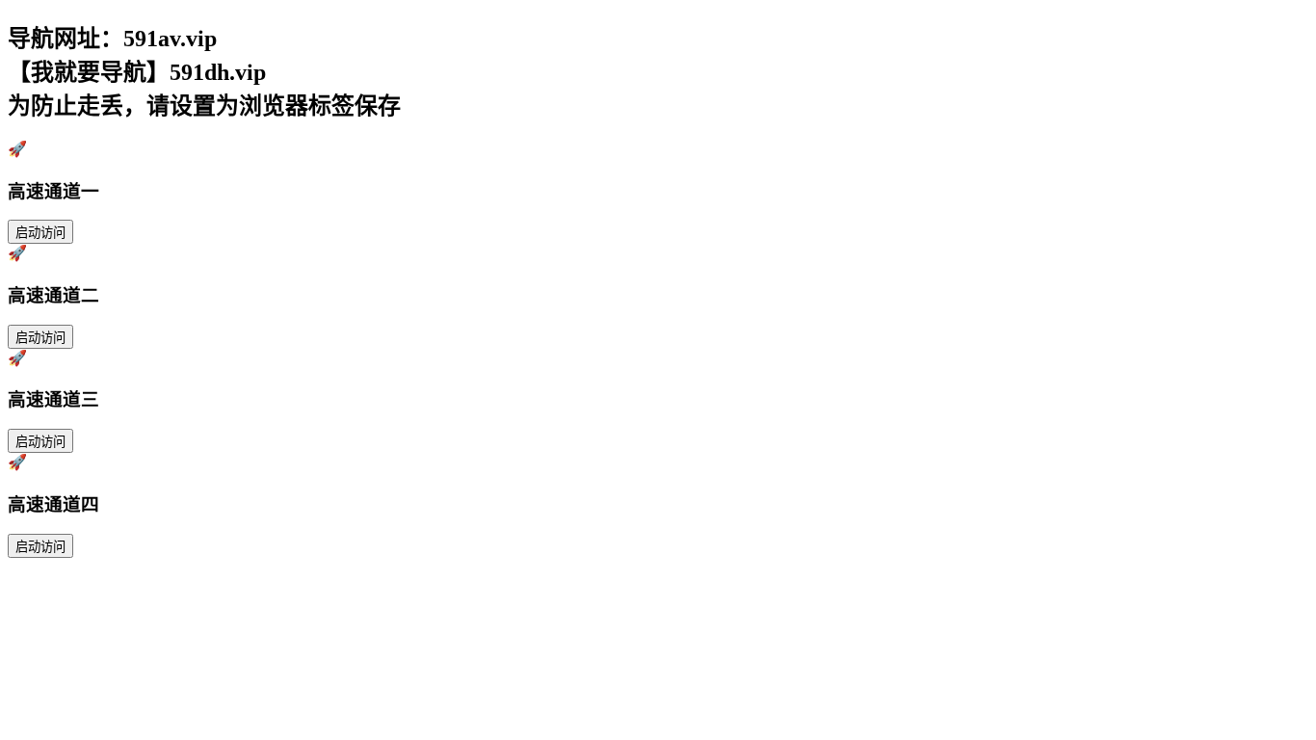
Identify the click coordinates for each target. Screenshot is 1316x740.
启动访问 (40, 232)
